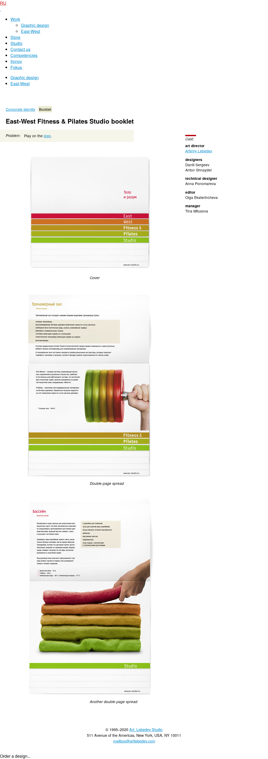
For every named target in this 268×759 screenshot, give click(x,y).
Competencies (23, 55)
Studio (16, 43)
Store (15, 37)
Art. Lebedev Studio (146, 729)
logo (47, 135)
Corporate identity (20, 109)
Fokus (16, 67)
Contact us (20, 49)
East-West (30, 31)
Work (15, 19)
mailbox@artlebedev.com (134, 741)
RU (3, 3)
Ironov (16, 61)
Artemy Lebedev (198, 150)
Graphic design (35, 25)
